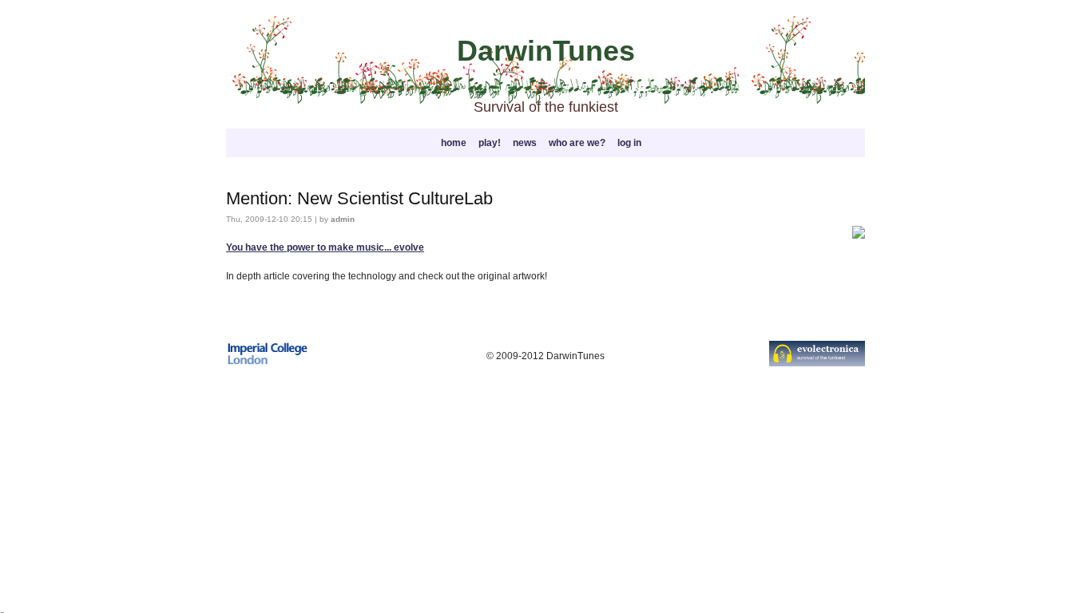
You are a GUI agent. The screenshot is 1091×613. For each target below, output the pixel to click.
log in (629, 142)
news (525, 142)
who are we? (577, 142)
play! (489, 142)
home (453, 142)
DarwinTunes (546, 50)
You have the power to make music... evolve (325, 247)
